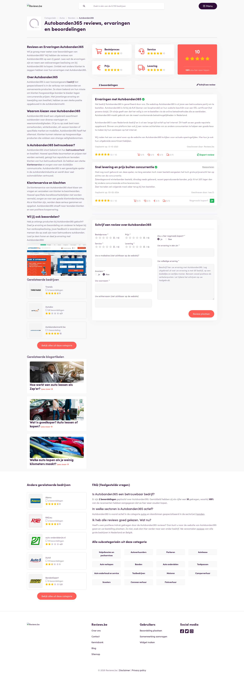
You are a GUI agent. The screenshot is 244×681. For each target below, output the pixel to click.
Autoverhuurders (138, 552)
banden (200, 513)
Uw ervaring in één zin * (168, 245)
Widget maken (147, 642)
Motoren (171, 573)
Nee (107, 274)
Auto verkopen (106, 564)
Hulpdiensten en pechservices (106, 554)
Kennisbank (97, 642)
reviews (200, 528)
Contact (95, 636)
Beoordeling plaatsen (151, 630)
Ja (99, 274)
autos (143, 513)
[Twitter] (187, 631)
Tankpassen (202, 564)
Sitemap (95, 654)
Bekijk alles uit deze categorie (57, 345)
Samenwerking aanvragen (153, 636)
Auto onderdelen (170, 564)
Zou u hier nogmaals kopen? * (171, 235)
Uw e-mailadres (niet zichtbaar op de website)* (117, 255)
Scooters (107, 582)
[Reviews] (34, 6)
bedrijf (70, 81)
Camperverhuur (202, 573)
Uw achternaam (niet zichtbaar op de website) (117, 296)
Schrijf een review (207, 84)
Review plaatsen (201, 313)
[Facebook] (182, 631)
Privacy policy (139, 670)
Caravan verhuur (139, 582)
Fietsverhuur (171, 582)
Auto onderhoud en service (106, 573)
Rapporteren (208, 166)
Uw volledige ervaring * (168, 261)
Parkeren (170, 552)
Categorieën (50, 17)
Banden (71, 17)
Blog (93, 648)
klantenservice (34, 164)
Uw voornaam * (102, 280)
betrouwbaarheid (75, 149)
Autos (62, 17)
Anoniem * (100, 271)
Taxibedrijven (138, 573)
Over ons (96, 630)
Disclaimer (124, 670)
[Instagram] (191, 631)
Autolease (202, 552)
